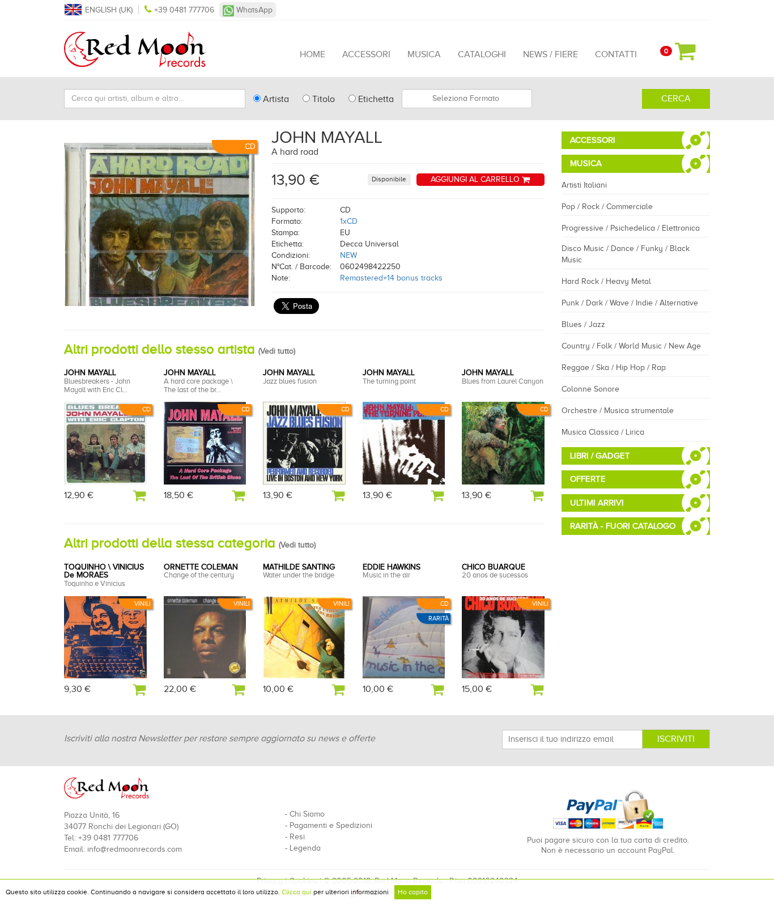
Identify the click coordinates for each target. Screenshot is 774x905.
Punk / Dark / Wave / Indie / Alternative (630, 303)
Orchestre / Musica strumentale (618, 410)
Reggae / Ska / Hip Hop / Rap (614, 367)
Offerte (588, 478)
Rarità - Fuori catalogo (622, 525)
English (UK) (109, 10)
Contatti (616, 54)
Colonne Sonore (590, 389)
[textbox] (466, 99)
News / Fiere (550, 54)
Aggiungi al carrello (476, 179)
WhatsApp (253, 10)
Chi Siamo (307, 814)
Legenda (305, 848)
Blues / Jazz (583, 324)
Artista (275, 99)
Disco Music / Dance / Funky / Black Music (626, 254)
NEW (348, 255)
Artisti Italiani (584, 185)
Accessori (366, 54)
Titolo (322, 99)
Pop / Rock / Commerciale (607, 206)
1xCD (349, 221)
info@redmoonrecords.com (134, 849)
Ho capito (413, 892)
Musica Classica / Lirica (603, 432)
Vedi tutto (277, 351)
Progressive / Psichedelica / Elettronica (631, 228)
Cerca (676, 99)
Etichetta (375, 99)
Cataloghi (482, 54)
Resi (297, 836)
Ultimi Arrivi (597, 502)
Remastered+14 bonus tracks (391, 278)
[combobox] (467, 98)
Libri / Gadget (600, 455)
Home (312, 54)
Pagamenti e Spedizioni (331, 825)
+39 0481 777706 (184, 10)
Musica (424, 54)
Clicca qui (297, 892)
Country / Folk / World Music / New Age (631, 346)
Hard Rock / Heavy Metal (606, 281)
